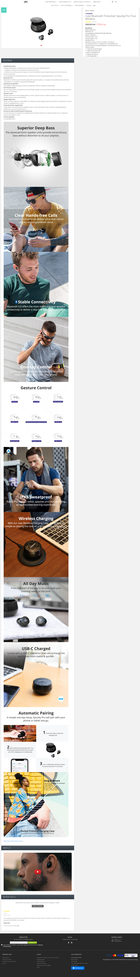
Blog (94, 5)
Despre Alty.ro (5, 957)
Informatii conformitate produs (13, 841)
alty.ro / (87, 10)
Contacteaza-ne (79, 968)
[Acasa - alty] (29, 2)
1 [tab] (41, 45)
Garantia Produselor (42, 963)
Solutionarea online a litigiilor (44, 965)
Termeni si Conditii (6, 959)
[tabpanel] (41, 27)
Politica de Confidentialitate (9, 961)
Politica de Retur (41, 961)
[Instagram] (71, 942)
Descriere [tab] (7, 60)
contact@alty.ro (118, 941)
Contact (4, 963)
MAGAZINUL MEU (7, 954)
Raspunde (7, 923)
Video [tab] (7, 848)
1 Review (94, 21)
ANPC (38, 967)
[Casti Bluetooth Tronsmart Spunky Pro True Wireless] (41, 27)
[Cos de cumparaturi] (112, 2)
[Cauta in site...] (115, 2)
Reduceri (89, 5)
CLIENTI (39, 954)
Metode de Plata (41, 959)
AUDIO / (92, 10)
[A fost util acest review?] (18, 926)
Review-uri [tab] (9, 897)
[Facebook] (68, 942)
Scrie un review (37, 906)
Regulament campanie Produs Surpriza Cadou (48, 957)
